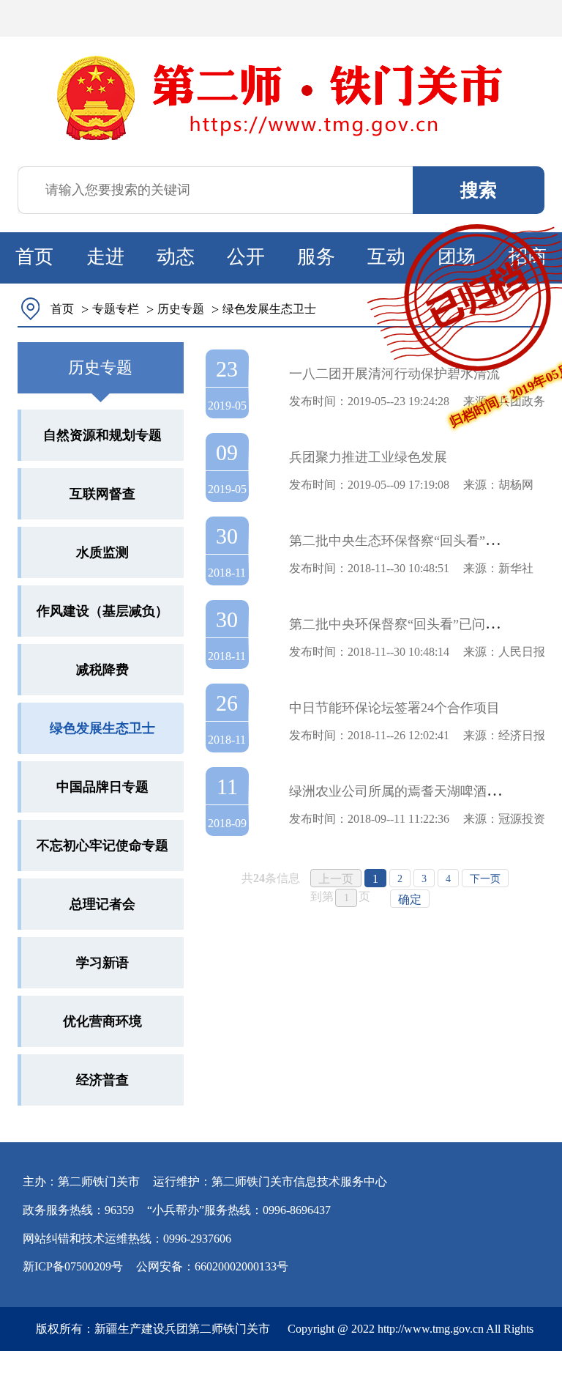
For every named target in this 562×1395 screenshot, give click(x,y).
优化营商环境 (102, 1021)
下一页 (485, 878)
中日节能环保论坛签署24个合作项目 (394, 707)
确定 (410, 899)
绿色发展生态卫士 (269, 309)
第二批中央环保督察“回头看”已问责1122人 (413, 624)
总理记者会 (102, 904)
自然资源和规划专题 (102, 435)
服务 (316, 256)
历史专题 (180, 309)
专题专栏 (115, 309)
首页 (34, 256)
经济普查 (102, 1080)
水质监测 (102, 552)
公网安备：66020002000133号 (212, 1266)
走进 (105, 256)
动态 (176, 256)
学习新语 (102, 962)
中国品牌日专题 (102, 787)
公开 (246, 256)
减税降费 (102, 669)
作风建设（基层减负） (102, 611)
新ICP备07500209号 (73, 1266)
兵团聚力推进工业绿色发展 (368, 457)
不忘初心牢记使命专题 (102, 845)
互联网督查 (102, 493)
